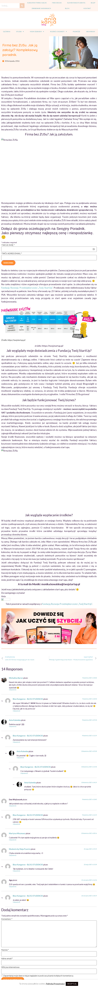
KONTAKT (87, 8)
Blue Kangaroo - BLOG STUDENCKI (28, 699)
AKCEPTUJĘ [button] (72, 984)
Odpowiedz (12, 690)
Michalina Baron (16, 678)
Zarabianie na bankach (41, 8)
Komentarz (6, 919)
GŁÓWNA (6, 31)
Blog (67, 8)
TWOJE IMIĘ (8, 245)
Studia (19, 31)
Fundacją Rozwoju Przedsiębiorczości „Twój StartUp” (67, 604)
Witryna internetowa (10, 967)
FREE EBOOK (57, 3)
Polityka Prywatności (55, 984)
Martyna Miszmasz (17, 833)
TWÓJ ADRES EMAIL (11, 253)
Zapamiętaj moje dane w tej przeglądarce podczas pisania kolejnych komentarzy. (38, 975)
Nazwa (5, 950)
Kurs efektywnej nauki (37, 3)
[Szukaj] (22, 5)
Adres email (7, 958)
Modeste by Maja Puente (19, 849)
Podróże (76, 31)
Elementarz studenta (76, 3)
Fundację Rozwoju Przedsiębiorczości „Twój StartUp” (26, 287)
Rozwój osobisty (57, 31)
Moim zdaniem (36, 31)
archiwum (90, 31)
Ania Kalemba (15, 720)
